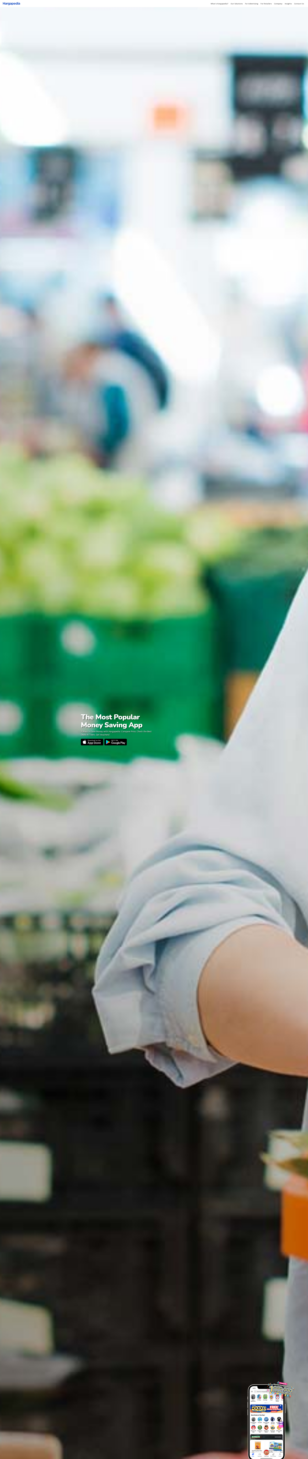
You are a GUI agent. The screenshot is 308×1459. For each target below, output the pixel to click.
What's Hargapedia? (219, 4)
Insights (288, 4)
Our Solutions (237, 4)
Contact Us (299, 4)
